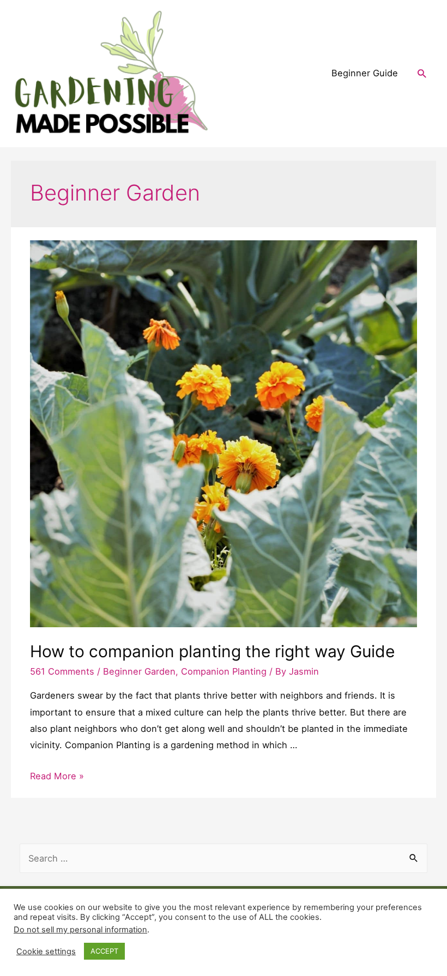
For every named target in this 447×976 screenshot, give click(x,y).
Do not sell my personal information (80, 930)
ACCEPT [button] (104, 951)
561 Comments (62, 671)
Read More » (57, 776)
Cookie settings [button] (46, 951)
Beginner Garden (139, 671)
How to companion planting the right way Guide (212, 651)
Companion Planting (224, 671)
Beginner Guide (364, 73)
